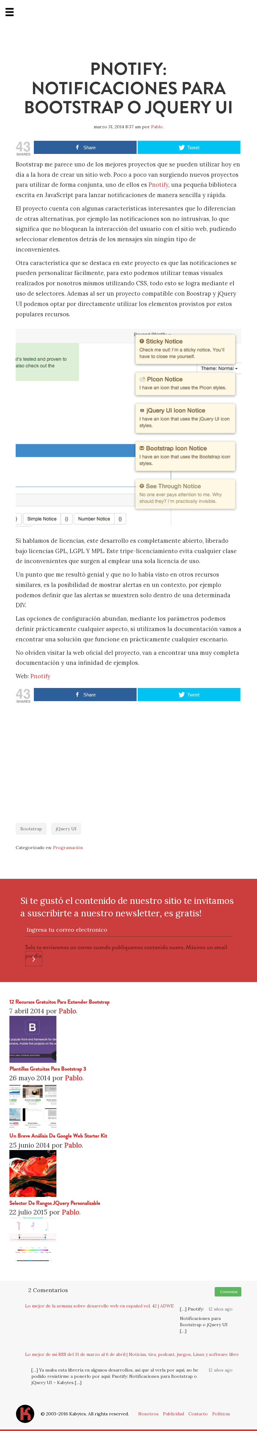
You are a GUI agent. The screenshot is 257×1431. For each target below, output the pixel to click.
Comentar (228, 1291)
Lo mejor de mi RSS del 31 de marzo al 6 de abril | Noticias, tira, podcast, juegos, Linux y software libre (132, 1354)
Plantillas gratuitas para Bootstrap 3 (47, 1069)
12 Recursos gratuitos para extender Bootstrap (59, 1002)
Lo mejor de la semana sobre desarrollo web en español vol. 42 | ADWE (99, 1306)
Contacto (198, 1414)
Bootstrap (31, 829)
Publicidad (173, 1414)
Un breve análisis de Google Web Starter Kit (58, 1136)
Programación (68, 847)
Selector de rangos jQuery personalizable (54, 1203)
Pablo (157, 127)
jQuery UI (66, 829)
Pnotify (158, 184)
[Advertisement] (128, 760)
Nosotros (148, 1414)
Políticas (221, 1414)
